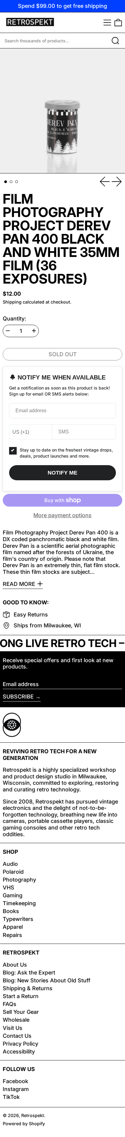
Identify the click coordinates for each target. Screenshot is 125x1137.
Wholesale (16, 1020)
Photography (19, 879)
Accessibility (19, 1051)
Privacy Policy (20, 1043)
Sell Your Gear (21, 1012)
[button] (118, 22)
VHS (8, 887)
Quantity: (14, 318)
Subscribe (18, 696)
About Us (15, 964)
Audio (10, 864)
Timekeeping (19, 903)
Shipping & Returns (27, 988)
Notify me (62, 473)
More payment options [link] (62, 515)
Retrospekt (32, 1115)
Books (11, 911)
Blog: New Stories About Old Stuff (46, 980)
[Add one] (34, 331)
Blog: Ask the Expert (29, 972)
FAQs (9, 1004)
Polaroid (13, 872)
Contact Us (17, 1036)
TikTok (11, 1097)
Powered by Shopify (24, 1123)
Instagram (16, 1089)
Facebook (15, 1081)
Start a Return (21, 996)
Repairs (12, 935)
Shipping (12, 301)
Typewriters (18, 919)
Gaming (12, 895)
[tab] (5, 181)
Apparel (13, 927)
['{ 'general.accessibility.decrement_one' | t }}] (8, 331)
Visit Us (12, 1028)
